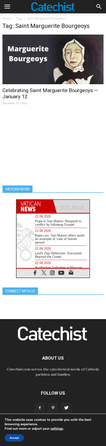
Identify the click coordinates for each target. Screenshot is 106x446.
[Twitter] (66, 408)
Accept (14, 438)
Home (6, 18)
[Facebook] (40, 408)
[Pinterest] (53, 408)
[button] (99, 6)
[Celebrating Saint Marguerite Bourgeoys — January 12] (53, 59)
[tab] (35, 206)
